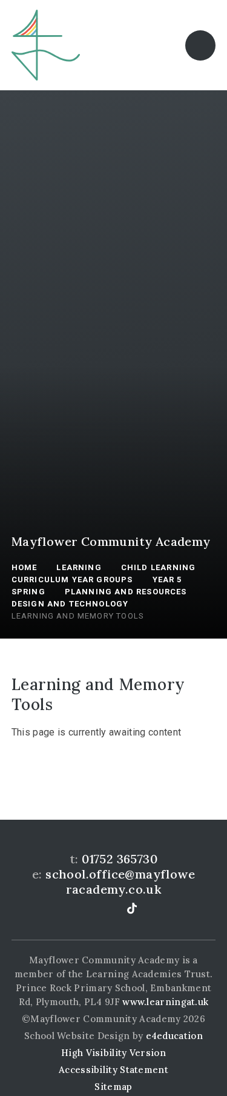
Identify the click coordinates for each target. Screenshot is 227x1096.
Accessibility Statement (113, 1069)
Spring (28, 591)
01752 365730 (119, 858)
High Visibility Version (113, 1052)
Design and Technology (70, 603)
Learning (78, 567)
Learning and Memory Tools (78, 615)
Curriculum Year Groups (72, 579)
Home (25, 567)
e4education (174, 1035)
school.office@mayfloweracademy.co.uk (120, 881)
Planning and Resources (126, 591)
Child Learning (158, 567)
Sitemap (113, 1086)
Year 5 (167, 579)
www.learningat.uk (165, 1002)
